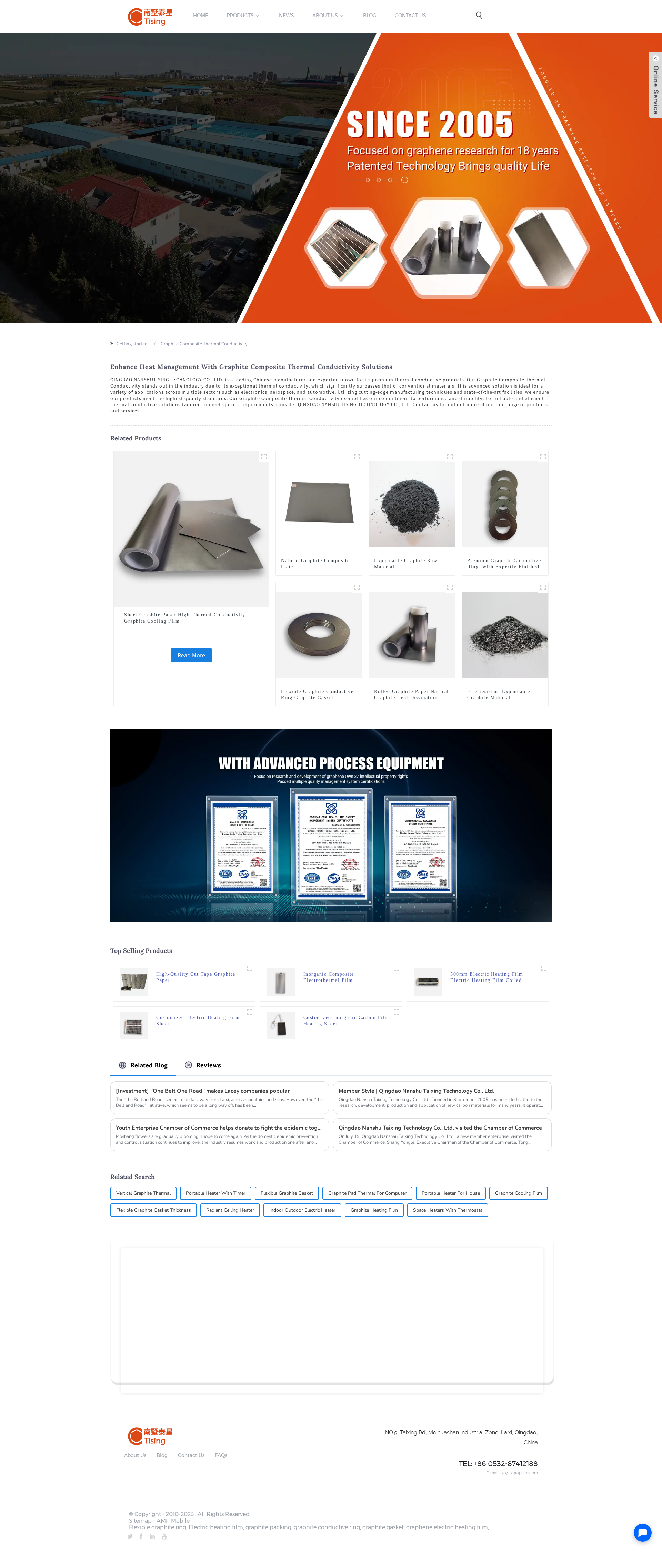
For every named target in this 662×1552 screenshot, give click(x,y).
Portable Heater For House (451, 1193)
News (286, 15)
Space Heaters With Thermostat (447, 1210)
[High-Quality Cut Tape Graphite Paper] (134, 981)
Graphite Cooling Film (518, 1193)
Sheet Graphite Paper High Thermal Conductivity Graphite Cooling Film (184, 618)
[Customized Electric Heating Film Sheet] (134, 1025)
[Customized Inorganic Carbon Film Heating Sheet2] (396, 1012)
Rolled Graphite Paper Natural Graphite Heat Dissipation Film (411, 697)
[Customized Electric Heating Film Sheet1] (249, 1012)
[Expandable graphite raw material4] (543, 587)
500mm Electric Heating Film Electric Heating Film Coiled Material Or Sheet (486, 978)
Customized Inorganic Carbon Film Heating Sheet (346, 1020)
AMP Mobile (173, 1520)
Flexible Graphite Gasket (287, 1193)
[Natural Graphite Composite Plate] (319, 503)
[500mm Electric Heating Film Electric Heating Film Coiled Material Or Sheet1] (544, 968)
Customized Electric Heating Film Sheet (198, 1020)
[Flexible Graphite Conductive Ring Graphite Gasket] (319, 634)
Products (240, 15)
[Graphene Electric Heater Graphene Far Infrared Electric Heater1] (396, 968)
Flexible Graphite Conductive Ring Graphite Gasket (317, 694)
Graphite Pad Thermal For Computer (367, 1193)
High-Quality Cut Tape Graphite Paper (195, 977)
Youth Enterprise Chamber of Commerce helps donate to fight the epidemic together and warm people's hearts (219, 1128)
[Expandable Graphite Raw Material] (412, 503)
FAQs (221, 1455)
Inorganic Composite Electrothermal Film (328, 977)
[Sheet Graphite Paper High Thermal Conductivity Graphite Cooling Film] (191, 528)
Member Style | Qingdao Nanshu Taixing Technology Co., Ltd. (416, 1091)
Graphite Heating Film (374, 1210)
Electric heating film (216, 1527)
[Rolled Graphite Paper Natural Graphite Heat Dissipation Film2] (450, 587)
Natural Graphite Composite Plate (315, 563)
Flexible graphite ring (157, 1527)
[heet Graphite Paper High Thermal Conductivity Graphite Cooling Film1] (264, 456)
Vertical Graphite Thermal (143, 1193)
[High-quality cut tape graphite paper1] (249, 968)
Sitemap (140, 1520)
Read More (191, 655)
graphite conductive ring (327, 1527)
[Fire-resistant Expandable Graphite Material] (505, 634)
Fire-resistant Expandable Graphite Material (498, 694)
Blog (370, 15)
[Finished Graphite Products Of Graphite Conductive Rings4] (543, 456)
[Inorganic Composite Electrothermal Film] (281, 981)
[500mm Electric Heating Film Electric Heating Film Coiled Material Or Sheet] (428, 981)
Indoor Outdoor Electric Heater (302, 1210)
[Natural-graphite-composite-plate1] (357, 456)
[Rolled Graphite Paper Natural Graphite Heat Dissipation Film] (412, 634)
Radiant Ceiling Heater (230, 1210)
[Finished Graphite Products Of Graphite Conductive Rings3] (357, 587)
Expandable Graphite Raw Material (405, 563)
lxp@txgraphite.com (519, 1473)
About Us (325, 15)
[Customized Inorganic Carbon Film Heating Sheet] (281, 1025)
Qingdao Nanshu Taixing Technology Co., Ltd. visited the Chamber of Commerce (440, 1128)
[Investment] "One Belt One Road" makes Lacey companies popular (203, 1091)
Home (200, 15)
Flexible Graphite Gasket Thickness (153, 1210)
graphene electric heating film (447, 1527)
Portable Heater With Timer (215, 1193)
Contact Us (410, 15)
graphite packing (268, 1527)
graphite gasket (383, 1527)
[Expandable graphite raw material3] (450, 456)
